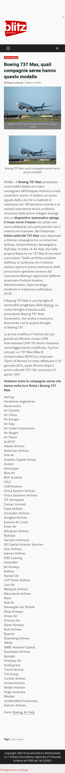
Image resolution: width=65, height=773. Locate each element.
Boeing (48, 305)
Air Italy (29, 712)
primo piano (17, 739)
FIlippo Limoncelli (14, 82)
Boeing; (18, 712)
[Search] (57, 48)
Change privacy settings (14, 770)
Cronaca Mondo (11, 57)
